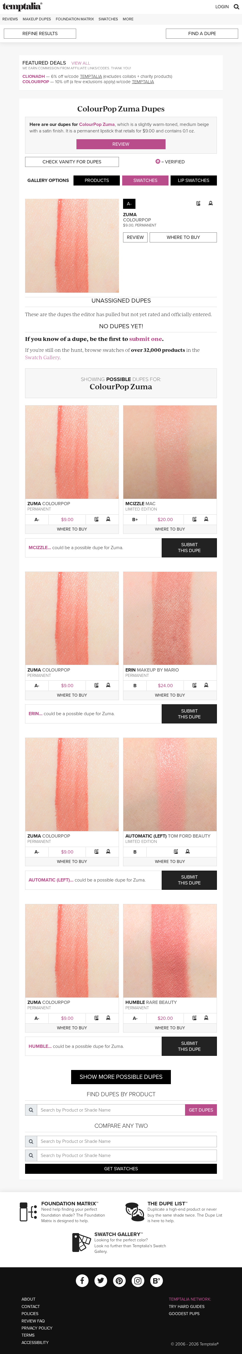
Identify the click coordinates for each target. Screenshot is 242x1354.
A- (37, 520)
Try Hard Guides (187, 1306)
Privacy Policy (37, 1328)
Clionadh (33, 76)
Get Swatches (121, 1169)
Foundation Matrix (75, 19)
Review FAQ (33, 1321)
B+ (135, 520)
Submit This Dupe (189, 548)
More (128, 19)
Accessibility (35, 1342)
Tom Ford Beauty (189, 836)
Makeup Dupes (37, 19)
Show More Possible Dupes (121, 1077)
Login (222, 7)
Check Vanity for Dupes (71, 162)
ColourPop (35, 81)
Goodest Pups (184, 1313)
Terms (28, 1335)
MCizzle (134, 504)
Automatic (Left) (146, 836)
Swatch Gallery (42, 357)
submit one (145, 339)
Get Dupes (201, 1110)
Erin (130, 670)
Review (120, 144)
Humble (135, 1002)
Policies (30, 1313)
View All (80, 63)
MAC (150, 504)
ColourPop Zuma (97, 124)
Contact (31, 1306)
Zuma (130, 215)
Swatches (108, 19)
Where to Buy (183, 237)
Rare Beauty (161, 1002)
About (28, 1299)
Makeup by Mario (158, 670)
